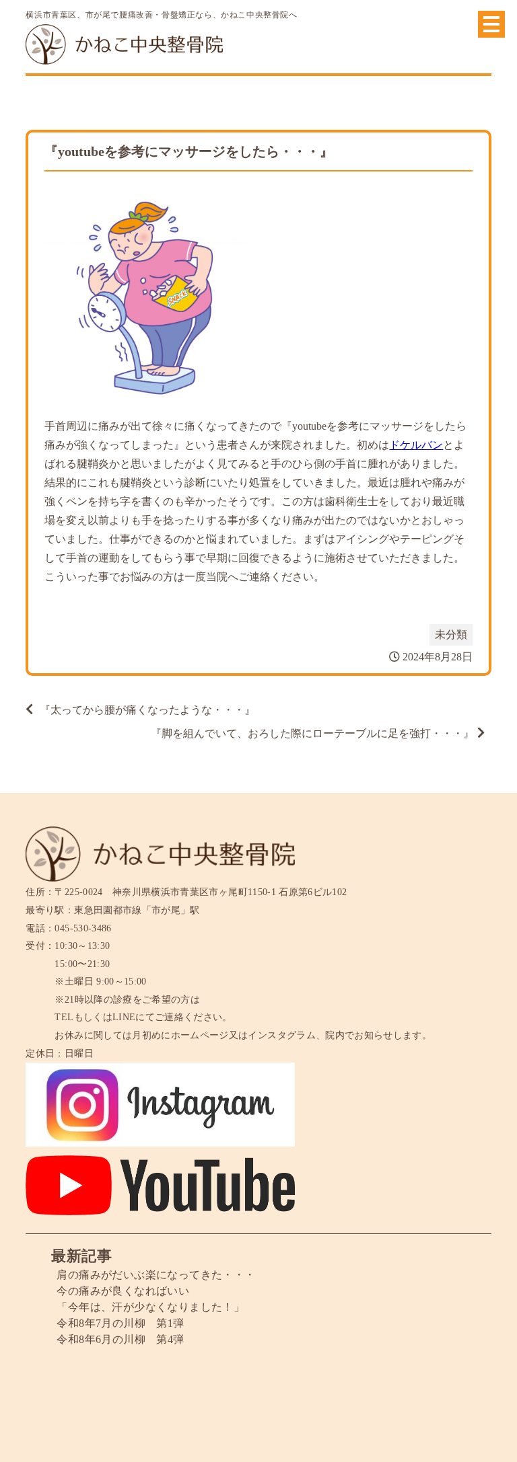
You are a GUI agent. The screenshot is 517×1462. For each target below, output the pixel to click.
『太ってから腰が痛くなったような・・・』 (147, 710)
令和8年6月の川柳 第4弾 (120, 1339)
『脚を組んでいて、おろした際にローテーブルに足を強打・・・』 (312, 733)
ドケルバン (416, 445)
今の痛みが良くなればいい (123, 1291)
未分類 (451, 634)
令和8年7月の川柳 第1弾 (120, 1323)
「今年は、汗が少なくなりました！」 (150, 1307)
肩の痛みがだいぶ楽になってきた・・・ (156, 1274)
